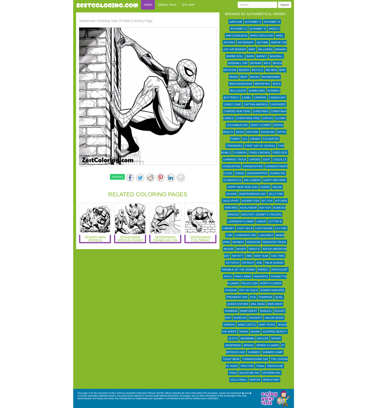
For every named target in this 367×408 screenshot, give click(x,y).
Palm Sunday (274, 262)
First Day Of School (260, 145)
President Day (237, 297)
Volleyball (238, 379)
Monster (253, 242)
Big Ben (271, 70)
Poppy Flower (270, 283)
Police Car (249, 283)
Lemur (261, 221)
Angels (274, 28)
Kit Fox (267, 200)
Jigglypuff (231, 200)
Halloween (252, 180)
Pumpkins (265, 297)
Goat (266, 159)
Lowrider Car (245, 235)
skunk (255, 331)
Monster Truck (274, 242)
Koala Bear (248, 207)
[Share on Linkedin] (170, 177)
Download (117, 177)
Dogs (240, 131)
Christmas (260, 111)
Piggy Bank (243, 276)
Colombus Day (237, 125)
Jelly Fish (276, 193)
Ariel (280, 35)
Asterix (229, 42)
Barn (250, 56)
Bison (234, 76)
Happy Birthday (274, 180)
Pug (253, 297)
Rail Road (258, 304)
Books (255, 76)
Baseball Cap (238, 63)
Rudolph (240, 317)
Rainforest (248, 310)
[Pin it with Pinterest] (160, 177)
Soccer (262, 338)
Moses (241, 248)
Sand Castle (247, 324)
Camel (246, 97)
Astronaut (246, 42)
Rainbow (231, 310)
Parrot (263, 269)
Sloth (233, 338)
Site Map (188, 4)
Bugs (276, 83)
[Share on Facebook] (130, 177)
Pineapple (261, 276)
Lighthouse (264, 228)
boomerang (271, 76)
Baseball (276, 56)
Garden (254, 159)
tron (232, 372)
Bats (267, 63)
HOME (148, 4)
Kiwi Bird (231, 207)
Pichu (228, 276)
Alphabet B (272, 21)
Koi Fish (265, 207)
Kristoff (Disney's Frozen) (261, 214)
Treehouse (275, 365)
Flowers (240, 152)
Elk (244, 138)
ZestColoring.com (107, 4)
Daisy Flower (261, 125)
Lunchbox (265, 235)
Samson (229, 324)
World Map (271, 379)
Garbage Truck (234, 159)
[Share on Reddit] (150, 177)
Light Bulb (245, 228)
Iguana (231, 193)
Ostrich (248, 262)
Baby (251, 49)
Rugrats (255, 317)
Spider (276, 338)
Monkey (238, 242)
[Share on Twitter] (140, 177)
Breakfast (262, 83)
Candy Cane (232, 104)
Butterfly (231, 97)
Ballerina (265, 49)
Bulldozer (238, 90)
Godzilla (279, 159)
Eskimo (255, 138)
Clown (280, 118)
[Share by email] (180, 177)
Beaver (244, 70)
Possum (231, 290)
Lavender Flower (241, 221)
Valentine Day (249, 372)
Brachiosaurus (240, 83)
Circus (268, 118)
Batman (255, 63)
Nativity (238, 255)
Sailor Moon (274, 317)
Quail (279, 297)
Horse (265, 187)
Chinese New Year (237, 111)
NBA (249, 255)
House (277, 187)
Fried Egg (280, 152)
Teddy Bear (231, 359)
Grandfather (253, 166)
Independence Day (252, 193)
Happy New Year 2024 (242, 187)
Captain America (256, 104)
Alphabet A (253, 21)
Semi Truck (267, 324)
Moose (229, 248)
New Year (261, 255)
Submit (284, 4)
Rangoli (266, 310)
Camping (260, 97)
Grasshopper (257, 173)
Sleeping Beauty (274, 331)
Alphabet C (238, 28)
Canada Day (277, 97)
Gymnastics (232, 180)
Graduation (231, 166)
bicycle (257, 70)
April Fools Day (261, 35)
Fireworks (234, 145)
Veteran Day (271, 372)
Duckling (268, 131)
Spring (249, 345)
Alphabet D (257, 28)
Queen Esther (237, 304)
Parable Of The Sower (238, 269)
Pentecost (279, 269)
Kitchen (281, 200)
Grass (239, 173)
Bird (282, 70)
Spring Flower (267, 345)
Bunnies (273, 90)
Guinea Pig (277, 173)
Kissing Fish (250, 200)
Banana (280, 49)
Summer (254, 352)
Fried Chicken (259, 152)
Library (228, 228)
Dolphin (252, 131)
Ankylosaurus (236, 35)
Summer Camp (272, 352)
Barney (261, 56)
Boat (244, 76)
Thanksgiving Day (255, 359)
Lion (229, 235)
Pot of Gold (248, 290)
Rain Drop (275, 304)
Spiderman (233, 345)
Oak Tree (277, 255)
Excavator (271, 138)
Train (260, 365)
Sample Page (167, 4)
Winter (255, 379)
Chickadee (278, 104)
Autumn (262, 42)
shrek (243, 331)
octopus (232, 262)
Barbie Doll (235, 56)
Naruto (254, 248)
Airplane (235, 21)
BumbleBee (257, 90)
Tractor (246, 365)
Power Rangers (272, 290)
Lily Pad (281, 228)
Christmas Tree (248, 118)
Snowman (247, 338)
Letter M (275, 221)
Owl (259, 262)
